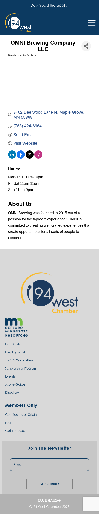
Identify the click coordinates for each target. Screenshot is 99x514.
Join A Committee (19, 360)
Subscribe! (49, 483)
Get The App (15, 431)
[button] (18, 22)
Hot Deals (12, 344)
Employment (15, 352)
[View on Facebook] (21, 157)
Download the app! (47, 5)
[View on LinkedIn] (12, 157)
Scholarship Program (21, 368)
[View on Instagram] (38, 157)
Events (10, 376)
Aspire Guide (15, 384)
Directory (12, 392)
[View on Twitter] (30, 157)
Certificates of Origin (21, 414)
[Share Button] (86, 46)
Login (9, 422)
